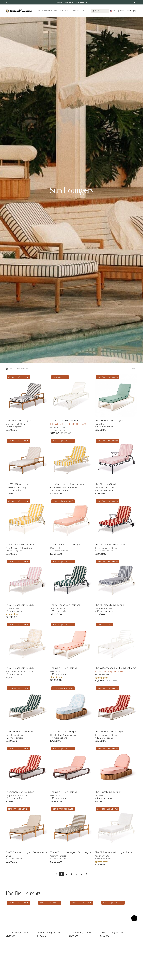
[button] (134, 369)
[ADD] (88, 412)
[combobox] (100, 11)
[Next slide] (44, 395)
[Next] (86, 873)
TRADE (122, 10)
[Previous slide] (10, 395)
